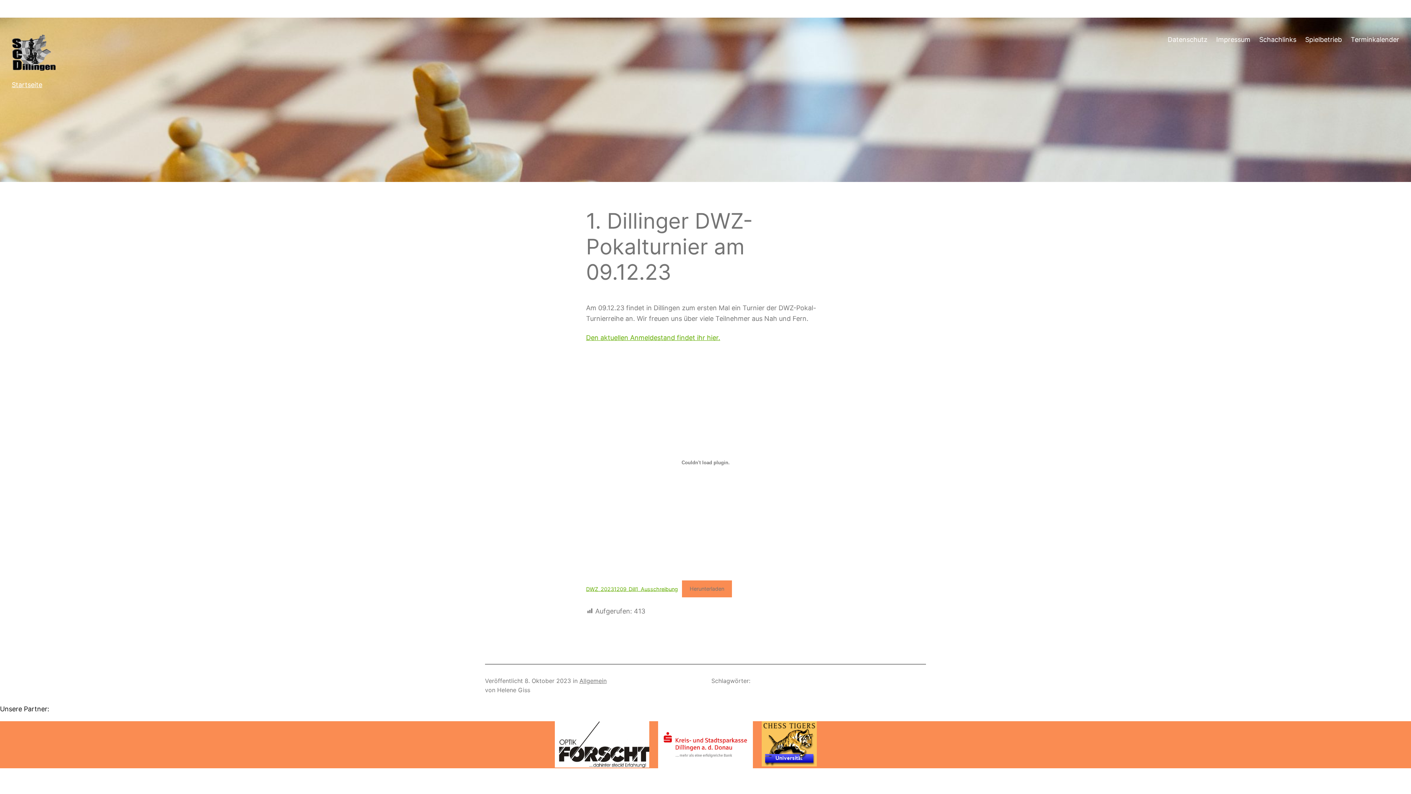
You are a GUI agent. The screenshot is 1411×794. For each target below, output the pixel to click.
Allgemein (593, 680)
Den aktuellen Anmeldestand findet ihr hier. (653, 337)
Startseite (27, 85)
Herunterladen (707, 589)
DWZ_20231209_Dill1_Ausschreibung (632, 589)
